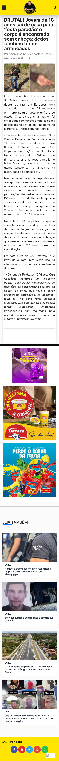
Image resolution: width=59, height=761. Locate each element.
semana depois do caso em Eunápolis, (29, 102)
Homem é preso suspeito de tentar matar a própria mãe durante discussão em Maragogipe (28, 571)
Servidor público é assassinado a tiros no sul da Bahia (29, 619)
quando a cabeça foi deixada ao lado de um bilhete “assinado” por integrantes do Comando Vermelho (29, 204)
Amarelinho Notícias (21, 53)
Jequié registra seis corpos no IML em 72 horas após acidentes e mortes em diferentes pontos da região (29, 718)
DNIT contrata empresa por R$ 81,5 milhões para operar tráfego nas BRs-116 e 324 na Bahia (28, 669)
